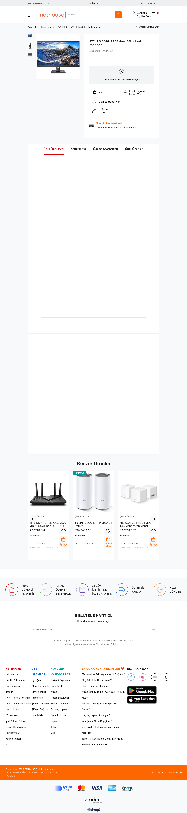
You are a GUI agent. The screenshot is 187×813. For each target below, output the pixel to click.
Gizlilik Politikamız (15, 680)
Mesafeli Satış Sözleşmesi (13, 712)
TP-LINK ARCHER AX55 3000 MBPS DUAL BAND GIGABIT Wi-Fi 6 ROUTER (48, 524)
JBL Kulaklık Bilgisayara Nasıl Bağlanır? (103, 674)
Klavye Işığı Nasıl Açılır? (95, 686)
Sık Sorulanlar (12, 686)
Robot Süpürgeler (60, 697)
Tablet (54, 727)
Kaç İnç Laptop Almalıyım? (96, 715)
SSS (47, 3)
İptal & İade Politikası (16, 721)
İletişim (9, 692)
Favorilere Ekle (63, 531)
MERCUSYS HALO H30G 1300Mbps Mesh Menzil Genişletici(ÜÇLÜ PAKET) (135, 524)
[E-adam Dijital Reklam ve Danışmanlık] (93, 800)
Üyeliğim (36, 680)
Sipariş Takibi (39, 692)
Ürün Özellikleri (54, 148)
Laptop (54, 721)
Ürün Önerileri (134, 148)
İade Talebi (37, 715)
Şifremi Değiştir (40, 709)
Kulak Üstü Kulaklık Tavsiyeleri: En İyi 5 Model (103, 695)
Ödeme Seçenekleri (105, 148)
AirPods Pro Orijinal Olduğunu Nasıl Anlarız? (101, 706)
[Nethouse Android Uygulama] (142, 690)
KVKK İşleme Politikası (17, 697)
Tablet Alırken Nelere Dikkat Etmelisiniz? (103, 738)
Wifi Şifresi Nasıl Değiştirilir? (97, 721)
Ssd (53, 732)
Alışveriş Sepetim (41, 686)
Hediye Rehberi (13, 738)
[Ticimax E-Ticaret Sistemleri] (93, 810)
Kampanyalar (12, 732)
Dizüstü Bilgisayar (60, 680)
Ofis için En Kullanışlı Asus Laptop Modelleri (100, 730)
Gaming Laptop (59, 709)
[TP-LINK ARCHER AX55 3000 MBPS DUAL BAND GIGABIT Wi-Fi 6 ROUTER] (48, 491)
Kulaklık (55, 692)
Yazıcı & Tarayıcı (60, 703)
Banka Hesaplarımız (16, 727)
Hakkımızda (11, 674)
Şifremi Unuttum (40, 703)
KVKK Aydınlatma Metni (18, 703)
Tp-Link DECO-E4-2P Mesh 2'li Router (93, 524)
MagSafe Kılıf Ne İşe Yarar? (97, 680)
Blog (7, 744)
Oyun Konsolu (58, 715)
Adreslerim (37, 697)
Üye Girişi (146, 16)
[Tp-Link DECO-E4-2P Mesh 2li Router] (93, 491)
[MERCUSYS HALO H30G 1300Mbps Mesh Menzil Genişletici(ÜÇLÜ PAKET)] (138, 491)
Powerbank (56, 686)
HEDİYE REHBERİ (148, 3)
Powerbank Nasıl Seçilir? (95, 744)
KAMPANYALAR (35, 3)
